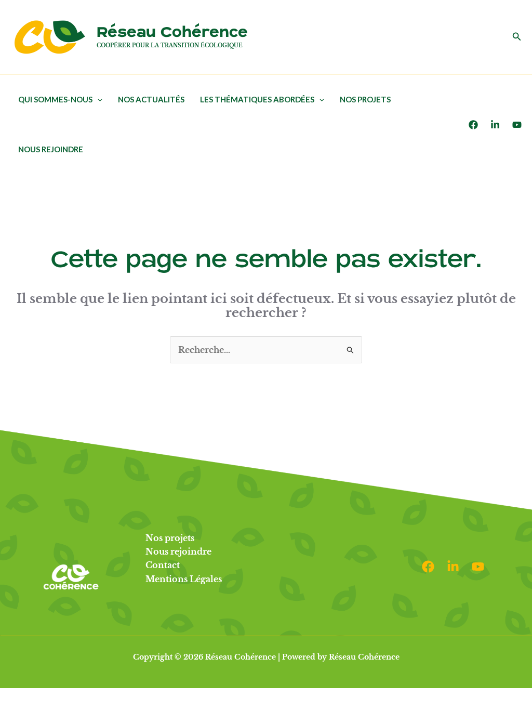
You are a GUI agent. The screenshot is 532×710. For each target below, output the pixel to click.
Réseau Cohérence (172, 32)
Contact (162, 565)
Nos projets (365, 99)
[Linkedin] (453, 566)
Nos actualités (151, 99)
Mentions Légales (183, 579)
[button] (517, 37)
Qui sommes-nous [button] (55, 99)
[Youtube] (517, 124)
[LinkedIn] (495, 124)
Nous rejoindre (50, 149)
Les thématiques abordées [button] (257, 99)
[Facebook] (473, 124)
